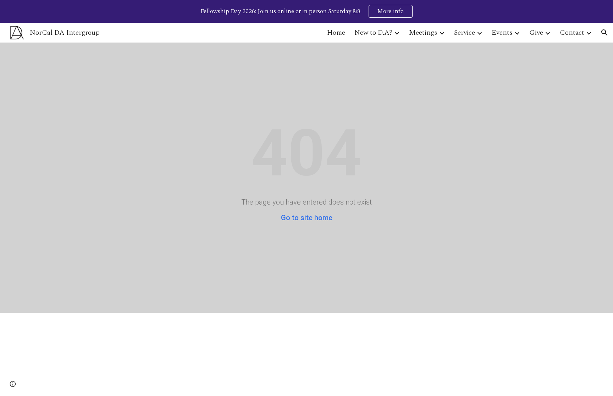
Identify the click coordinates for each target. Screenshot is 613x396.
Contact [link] (572, 32)
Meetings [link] (423, 32)
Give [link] (536, 32)
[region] (306, 11)
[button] (604, 32)
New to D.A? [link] (373, 32)
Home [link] (336, 32)
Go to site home (306, 217)
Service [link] (464, 32)
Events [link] (502, 32)
